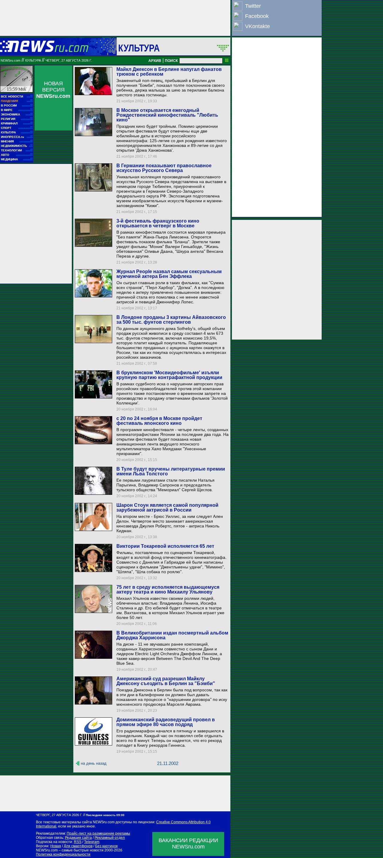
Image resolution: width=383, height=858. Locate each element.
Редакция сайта (78, 838)
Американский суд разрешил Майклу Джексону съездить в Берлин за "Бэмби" (165, 681)
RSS (77, 842)
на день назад (94, 763)
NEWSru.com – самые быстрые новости (70, 850)
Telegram (91, 842)
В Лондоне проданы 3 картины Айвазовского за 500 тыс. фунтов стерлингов (171, 320)
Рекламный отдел (110, 838)
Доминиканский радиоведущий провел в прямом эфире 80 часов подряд (165, 722)
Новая (55, 846)
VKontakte (257, 26)
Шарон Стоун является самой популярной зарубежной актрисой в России (167, 507)
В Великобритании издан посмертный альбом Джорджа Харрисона (172, 635)
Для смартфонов (78, 846)
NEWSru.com (10, 60)
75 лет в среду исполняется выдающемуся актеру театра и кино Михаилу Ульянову (167, 589)
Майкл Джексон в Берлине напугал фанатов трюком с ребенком (169, 72)
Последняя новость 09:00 (105, 815)
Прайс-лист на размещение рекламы (98, 833)
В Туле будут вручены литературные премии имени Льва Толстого (170, 471)
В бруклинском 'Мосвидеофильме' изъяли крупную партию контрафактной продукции (169, 375)
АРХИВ (154, 61)
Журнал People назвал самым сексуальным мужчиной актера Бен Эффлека (169, 274)
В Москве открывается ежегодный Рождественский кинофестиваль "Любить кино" (167, 115)
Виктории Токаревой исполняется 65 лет (165, 546)
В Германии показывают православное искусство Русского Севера (164, 168)
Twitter (253, 6)
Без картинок (106, 846)
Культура (139, 48)
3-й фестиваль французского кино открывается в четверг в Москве (157, 223)
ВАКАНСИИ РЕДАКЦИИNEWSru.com (188, 843)
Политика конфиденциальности (63, 854)
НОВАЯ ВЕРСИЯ (53, 89)
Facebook (257, 16)
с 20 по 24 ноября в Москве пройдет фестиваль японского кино (159, 421)
